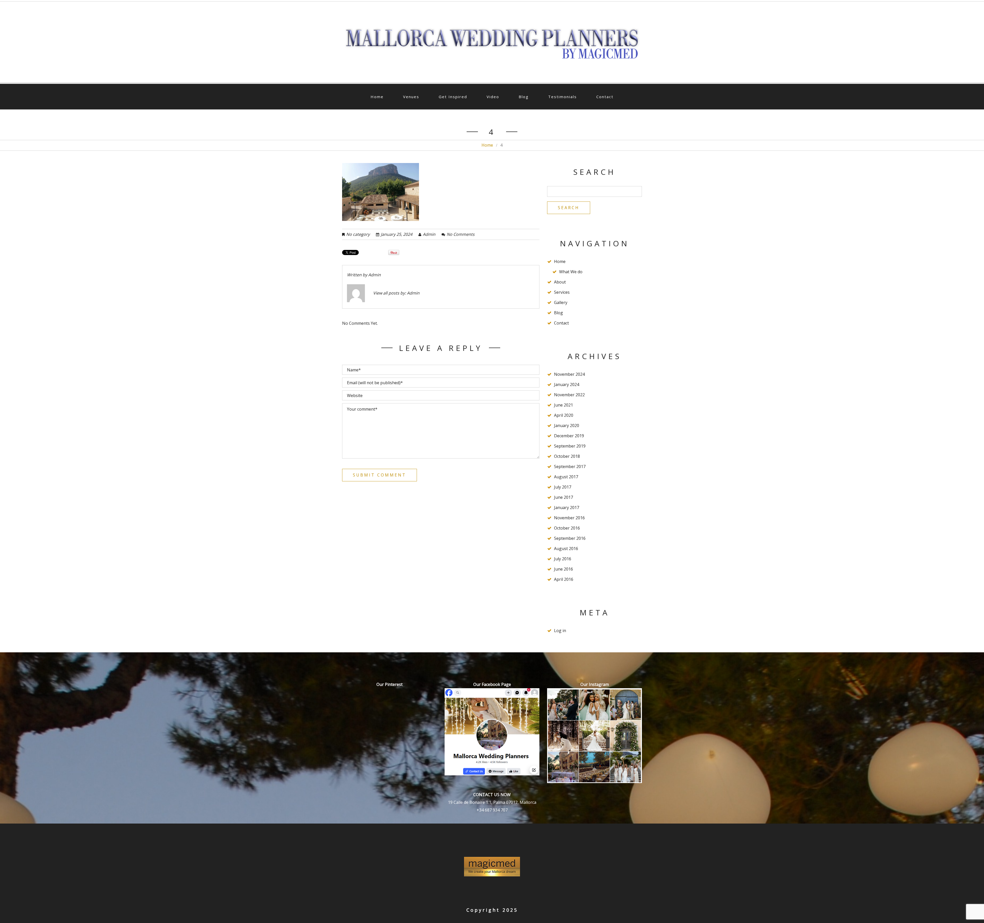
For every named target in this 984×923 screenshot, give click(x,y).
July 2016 (562, 559)
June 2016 (563, 569)
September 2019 (570, 446)
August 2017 (566, 477)
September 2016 (570, 538)
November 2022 (569, 395)
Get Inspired (453, 96)
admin (429, 234)
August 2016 (566, 548)
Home (377, 96)
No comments (461, 234)
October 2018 (567, 456)
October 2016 (567, 528)
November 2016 (569, 518)
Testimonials (562, 96)
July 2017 (562, 487)
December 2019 (569, 436)
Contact (604, 96)
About (560, 282)
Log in (560, 630)
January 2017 (566, 507)
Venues (411, 96)
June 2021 (563, 405)
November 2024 (569, 374)
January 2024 (566, 384)
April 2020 (563, 415)
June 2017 (563, 497)
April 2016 (563, 579)
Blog (524, 96)
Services (562, 292)
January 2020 (566, 425)
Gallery (560, 302)
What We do (570, 272)
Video (493, 96)
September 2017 (570, 466)
